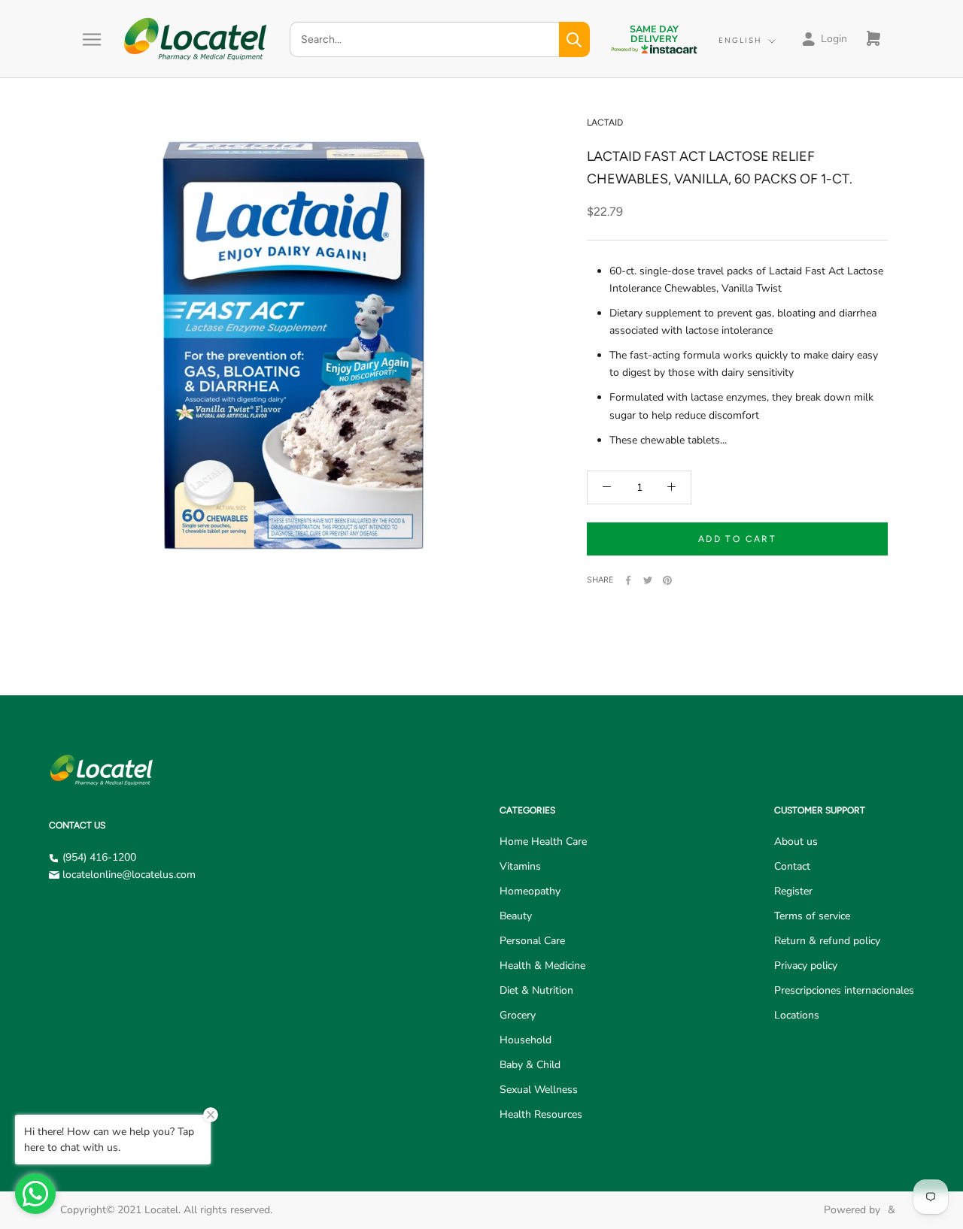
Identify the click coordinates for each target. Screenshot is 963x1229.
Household (525, 1040)
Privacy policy (805, 965)
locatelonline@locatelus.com (129, 874)
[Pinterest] (667, 580)
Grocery (518, 1015)
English (740, 40)
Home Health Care (543, 841)
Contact (792, 866)
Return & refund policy (827, 941)
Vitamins (520, 866)
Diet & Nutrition (536, 990)
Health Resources (541, 1114)
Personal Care (532, 941)
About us (796, 841)
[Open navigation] (92, 39)
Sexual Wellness (539, 1089)
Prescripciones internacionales (844, 990)
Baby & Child (530, 1065)
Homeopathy (530, 891)
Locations (796, 1015)
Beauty (516, 916)
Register (793, 891)
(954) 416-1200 (99, 857)
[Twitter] (647, 580)
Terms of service (812, 916)
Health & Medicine (542, 965)
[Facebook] (628, 580)
